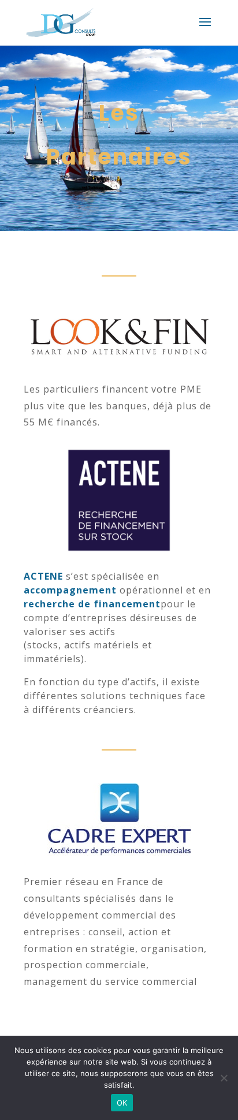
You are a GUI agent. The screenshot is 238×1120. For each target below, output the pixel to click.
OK (122, 1102)
